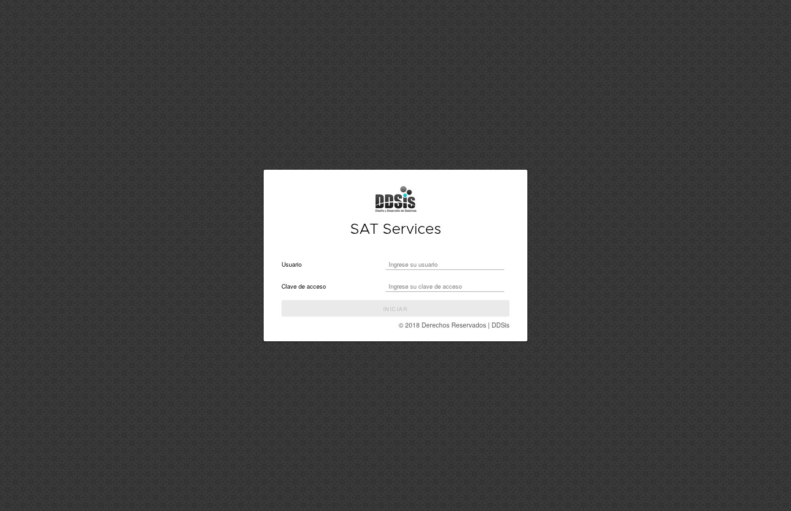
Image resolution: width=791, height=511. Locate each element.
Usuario (292, 264)
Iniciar (395, 308)
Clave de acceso (304, 286)
